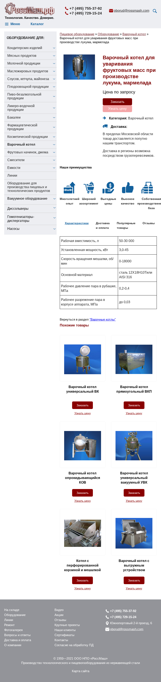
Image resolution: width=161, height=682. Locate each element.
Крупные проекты (67, 625)
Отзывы (60, 620)
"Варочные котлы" (103, 319)
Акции (59, 615)
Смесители (16, 160)
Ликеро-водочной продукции (21, 107)
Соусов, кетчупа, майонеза (28, 79)
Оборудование (15, 615)
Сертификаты (64, 635)
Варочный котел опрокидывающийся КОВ (82, 477)
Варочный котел (21, 144)
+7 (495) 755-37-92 (85, 8)
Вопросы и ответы (17, 635)
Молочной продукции (23, 63)
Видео (59, 610)
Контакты (61, 640)
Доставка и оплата (17, 640)
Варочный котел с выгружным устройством (134, 565)
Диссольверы (18, 208)
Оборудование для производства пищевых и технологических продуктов (28, 187)
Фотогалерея (13, 630)
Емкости (13, 168)
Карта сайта (80, 671)
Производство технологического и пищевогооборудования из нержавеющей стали (80, 663)
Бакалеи (14, 117)
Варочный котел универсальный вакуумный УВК (134, 477)
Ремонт (9, 625)
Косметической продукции (27, 136)
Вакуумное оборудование (27, 198)
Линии (12, 175)
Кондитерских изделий (24, 48)
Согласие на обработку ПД (74, 645)
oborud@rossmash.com (131, 10)
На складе (11, 610)
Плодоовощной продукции (28, 86)
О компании (12, 645)
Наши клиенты (65, 630)
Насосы (13, 228)
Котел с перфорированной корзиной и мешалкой (82, 565)
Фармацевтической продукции (22, 127)
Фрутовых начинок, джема (27, 152)
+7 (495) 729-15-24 (85, 13)
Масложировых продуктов (27, 71)
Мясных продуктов (21, 55)
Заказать (117, 102)
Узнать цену (117, 108)
